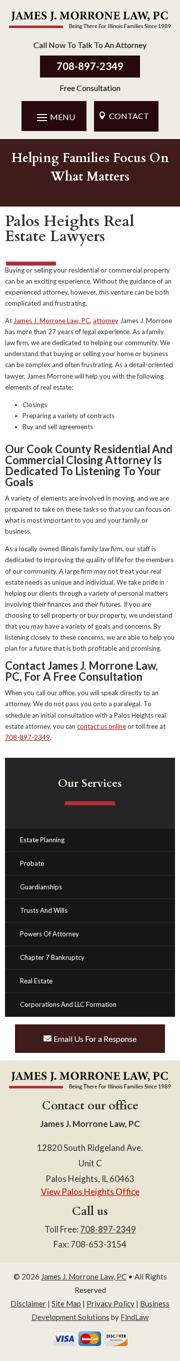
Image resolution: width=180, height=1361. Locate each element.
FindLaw (134, 1316)
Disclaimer (28, 1303)
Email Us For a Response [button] (95, 1038)
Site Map (66, 1303)
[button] (54, 117)
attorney (105, 321)
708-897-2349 (90, 66)
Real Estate (36, 981)
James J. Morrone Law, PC (83, 1276)
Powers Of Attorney (49, 934)
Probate (32, 863)
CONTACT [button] (129, 116)
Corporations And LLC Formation (68, 1004)
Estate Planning (42, 840)
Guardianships (41, 887)
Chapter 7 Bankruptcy (52, 957)
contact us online (101, 726)
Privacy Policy (110, 1303)
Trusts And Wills (44, 910)
